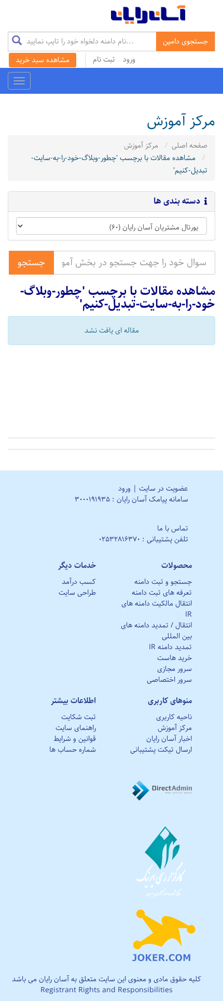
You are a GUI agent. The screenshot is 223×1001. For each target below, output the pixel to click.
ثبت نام (104, 59)
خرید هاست (174, 658)
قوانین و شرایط (74, 739)
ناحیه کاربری (174, 717)
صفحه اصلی (189, 145)
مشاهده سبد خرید (42, 60)
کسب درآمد (79, 582)
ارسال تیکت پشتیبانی (161, 749)
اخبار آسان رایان (169, 739)
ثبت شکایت (78, 717)
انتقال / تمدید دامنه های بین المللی (156, 630)
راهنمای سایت (75, 728)
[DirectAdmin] (163, 790)
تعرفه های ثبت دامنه (162, 593)
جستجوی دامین (185, 41)
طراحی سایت (77, 593)
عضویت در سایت (163, 488)
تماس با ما (172, 528)
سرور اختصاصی (169, 680)
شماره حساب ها (72, 749)
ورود (129, 59)
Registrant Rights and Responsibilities (106, 990)
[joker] (163, 933)
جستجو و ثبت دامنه (163, 582)
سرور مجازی (174, 669)
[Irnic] (163, 861)
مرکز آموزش (141, 145)
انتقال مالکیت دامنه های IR (156, 609)
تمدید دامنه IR (170, 647)
